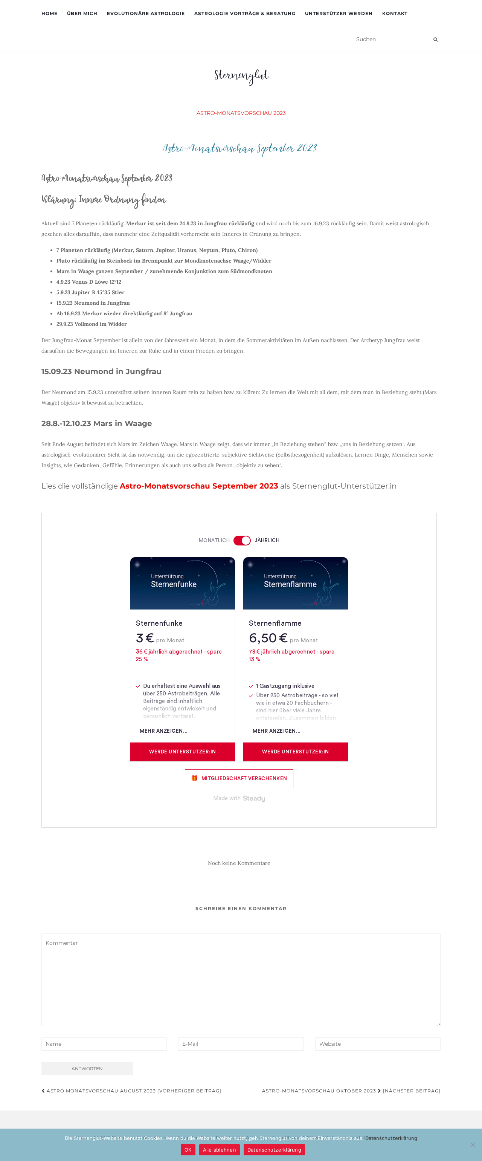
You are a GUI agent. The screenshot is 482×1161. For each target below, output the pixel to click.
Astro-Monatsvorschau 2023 (241, 113)
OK (188, 1150)
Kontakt (394, 13)
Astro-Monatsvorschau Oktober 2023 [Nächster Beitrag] (351, 1091)
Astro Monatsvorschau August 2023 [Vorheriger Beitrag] (133, 1091)
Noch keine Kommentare (239, 863)
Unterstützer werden (339, 13)
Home (49, 13)
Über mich (82, 13)
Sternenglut (241, 77)
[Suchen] (435, 39)
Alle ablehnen (219, 1150)
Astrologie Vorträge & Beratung (245, 13)
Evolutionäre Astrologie (146, 13)
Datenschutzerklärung (391, 1138)
